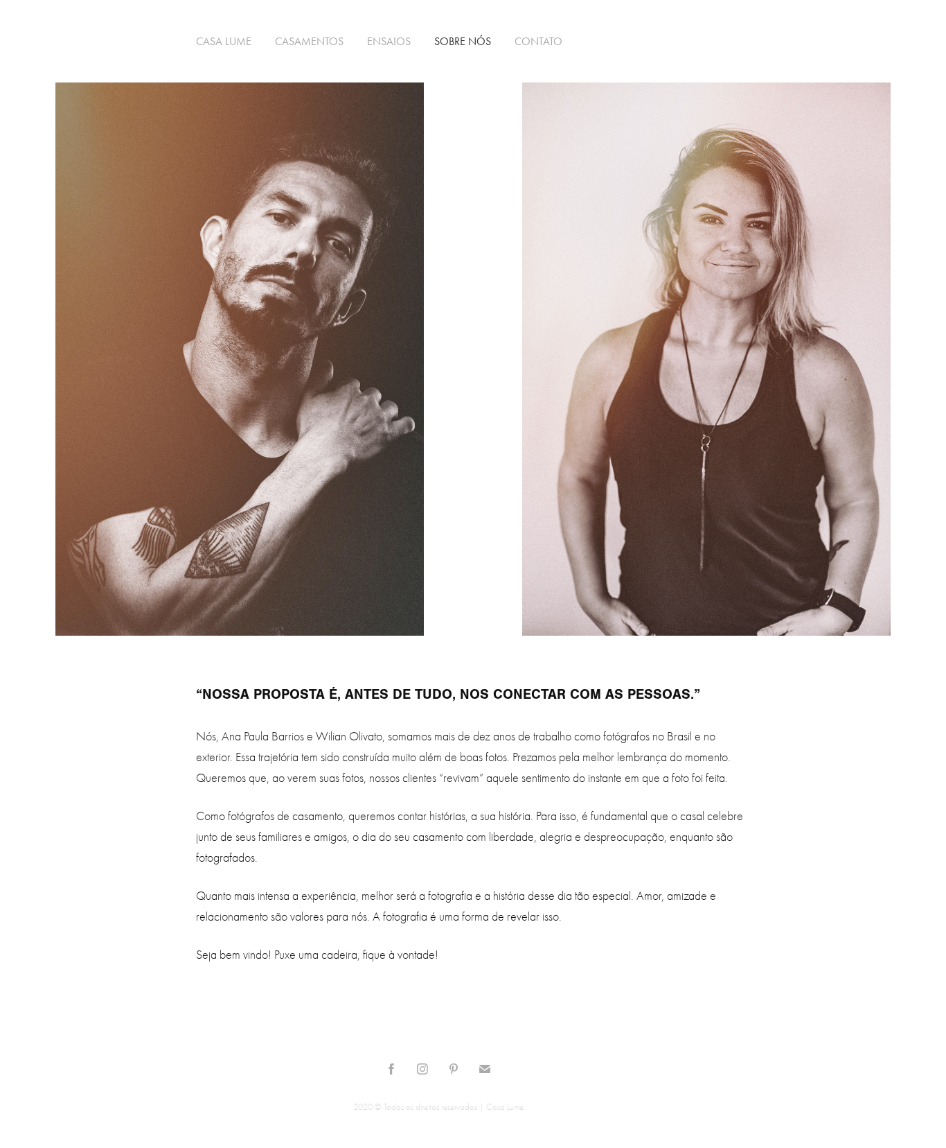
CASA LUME (223, 41)
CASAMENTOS (309, 41)
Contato (538, 41)
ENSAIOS (389, 41)
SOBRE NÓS (462, 41)
